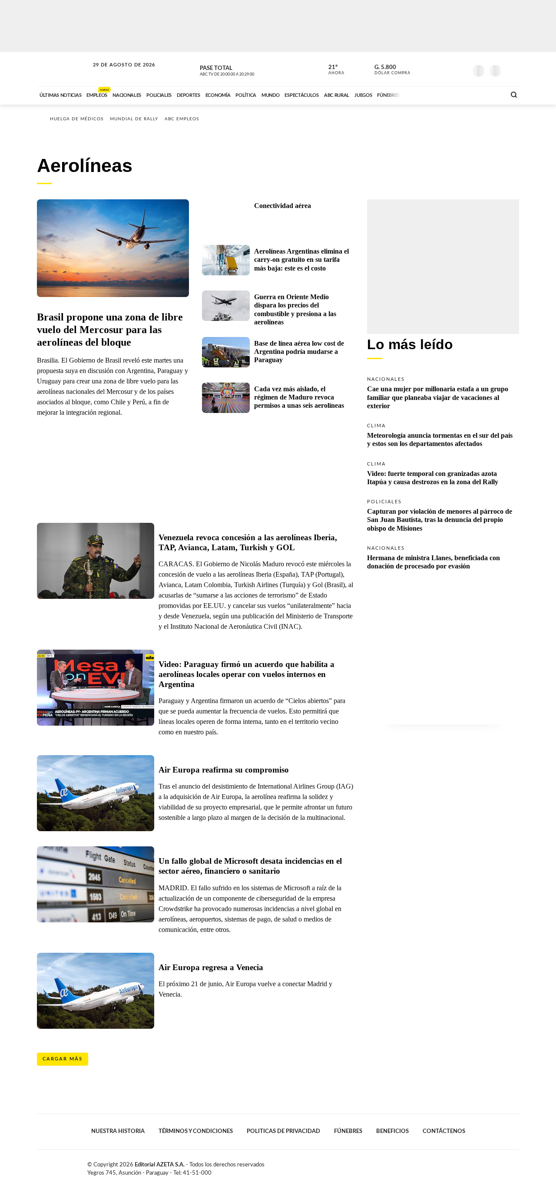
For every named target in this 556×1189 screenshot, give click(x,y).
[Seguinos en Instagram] (461, 69)
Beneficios (392, 1131)
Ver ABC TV (243, 69)
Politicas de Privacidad (283, 1131)
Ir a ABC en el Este (116, 73)
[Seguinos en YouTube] (448, 69)
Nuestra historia (118, 1131)
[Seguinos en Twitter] (435, 69)
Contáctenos (444, 1131)
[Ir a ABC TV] (429, 94)
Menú (511, 69)
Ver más (443, 392)
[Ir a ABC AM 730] (453, 94)
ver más (331, 70)
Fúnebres (348, 1131)
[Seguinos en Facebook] (422, 69)
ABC (63, 69)
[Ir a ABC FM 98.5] (487, 94)
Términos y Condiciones (196, 1131)
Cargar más (63, 1059)
